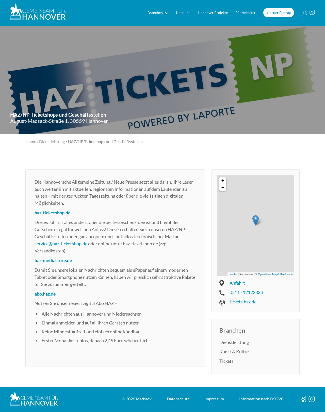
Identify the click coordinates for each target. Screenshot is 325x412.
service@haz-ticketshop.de (61, 243)
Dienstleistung (52, 141)
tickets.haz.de (243, 301)
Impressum (214, 398)
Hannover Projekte (213, 12)
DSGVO (261, 398)
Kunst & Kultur (234, 351)
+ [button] (222, 180)
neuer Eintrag (280, 12)
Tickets (226, 361)
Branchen (155, 12)
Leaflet (233, 274)
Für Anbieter (245, 12)
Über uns (183, 12)
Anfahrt (237, 283)
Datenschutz (178, 398)
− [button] (222, 187)
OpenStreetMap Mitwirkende (275, 274)
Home (30, 141)
